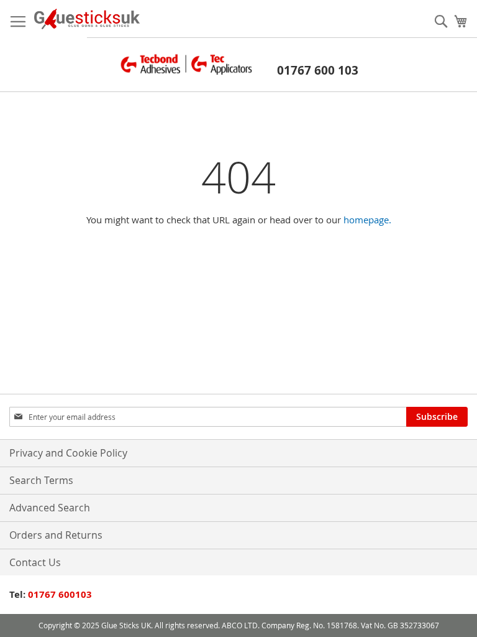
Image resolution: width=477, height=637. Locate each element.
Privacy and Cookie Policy (68, 453)
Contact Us (35, 562)
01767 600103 (60, 594)
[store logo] (87, 19)
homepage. (367, 219)
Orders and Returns (55, 535)
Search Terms (41, 480)
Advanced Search (49, 507)
